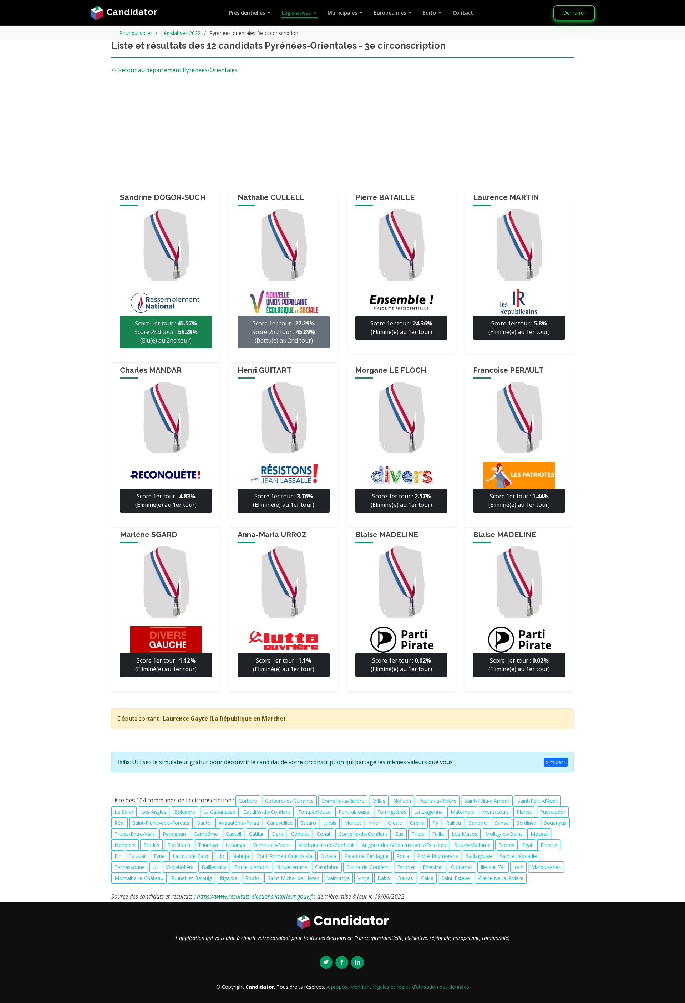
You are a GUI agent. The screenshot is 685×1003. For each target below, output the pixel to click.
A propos (336, 986)
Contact (463, 12)
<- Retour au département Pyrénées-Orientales (174, 70)
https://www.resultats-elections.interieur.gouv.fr (255, 896)
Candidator (131, 11)
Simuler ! (555, 762)
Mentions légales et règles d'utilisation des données (409, 986)
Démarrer (574, 12)
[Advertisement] (342, 136)
